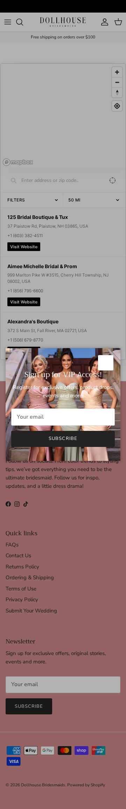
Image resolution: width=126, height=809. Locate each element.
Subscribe (63, 438)
